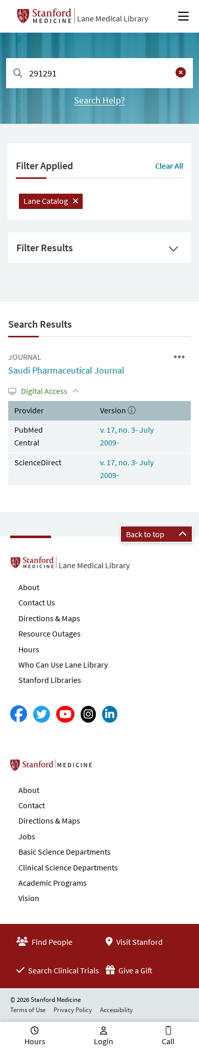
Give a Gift (135, 970)
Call (168, 1041)
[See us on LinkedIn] (109, 714)
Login (103, 1041)
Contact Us (36, 602)
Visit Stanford (139, 942)
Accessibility (116, 1009)
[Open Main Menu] (183, 16)
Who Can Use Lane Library (63, 664)
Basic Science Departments (64, 851)
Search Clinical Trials (63, 970)
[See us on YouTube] (65, 714)
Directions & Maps (49, 618)
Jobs (26, 836)
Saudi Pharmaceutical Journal (66, 370)
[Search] (17, 73)
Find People (51, 942)
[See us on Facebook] (18, 714)
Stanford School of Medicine (110, 768)
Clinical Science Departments (68, 867)
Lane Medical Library (112, 18)
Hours (28, 649)
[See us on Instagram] (88, 714)
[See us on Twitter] (41, 714)
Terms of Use (27, 1009)
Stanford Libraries (49, 680)
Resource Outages (49, 633)
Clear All (169, 166)
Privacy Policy (73, 1009)
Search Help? (99, 100)
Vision (28, 898)
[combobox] (99, 73)
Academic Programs (52, 883)
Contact (31, 805)
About (28, 587)
